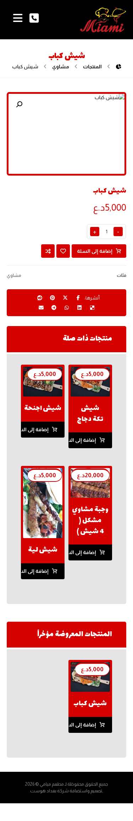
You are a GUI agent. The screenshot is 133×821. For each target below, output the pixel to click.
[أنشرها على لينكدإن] (79, 308)
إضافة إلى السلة (94, 251)
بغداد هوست (43, 790)
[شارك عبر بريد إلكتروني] (41, 308)
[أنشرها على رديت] (40, 298)
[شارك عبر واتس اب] (67, 308)
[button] (19, 104)
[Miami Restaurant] (103, 19)
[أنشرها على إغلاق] (65, 298)
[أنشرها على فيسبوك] (78, 298)
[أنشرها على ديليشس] (92, 308)
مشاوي (14, 275)
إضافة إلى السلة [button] (82, 440)
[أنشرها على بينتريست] (52, 298)
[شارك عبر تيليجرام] (54, 308)
